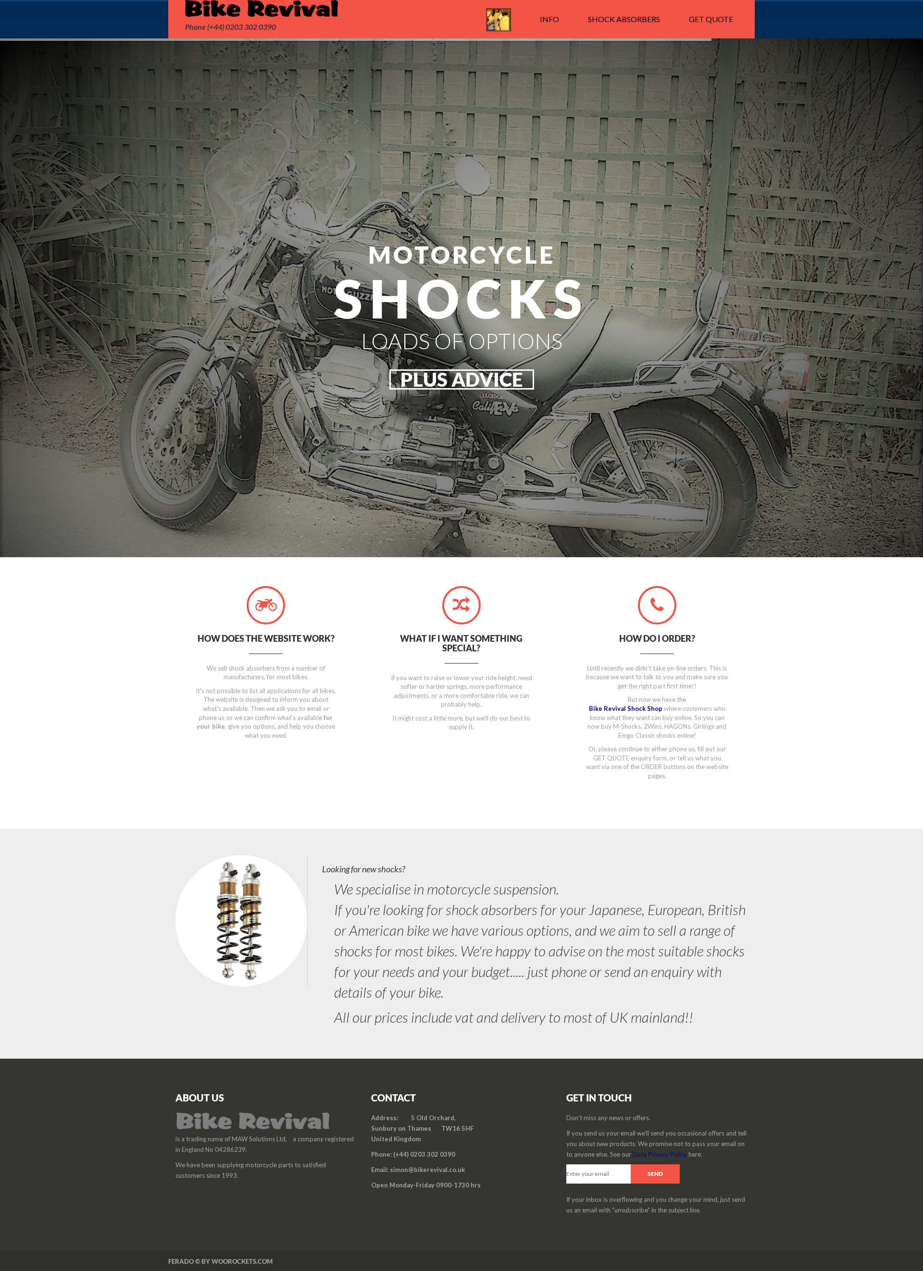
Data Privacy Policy (660, 1154)
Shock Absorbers (624, 19)
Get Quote (711, 19)
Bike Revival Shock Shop (625, 708)
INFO (549, 19)
